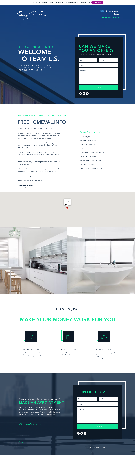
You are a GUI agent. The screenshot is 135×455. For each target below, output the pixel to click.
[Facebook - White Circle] (80, 93)
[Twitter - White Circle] (87, 93)
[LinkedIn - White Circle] (84, 93)
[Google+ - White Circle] (85, 433)
